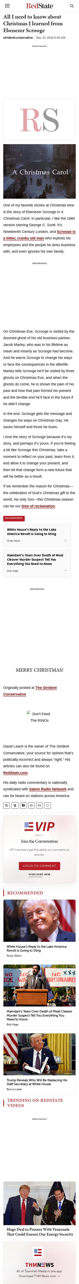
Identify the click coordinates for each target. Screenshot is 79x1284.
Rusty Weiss (14, 955)
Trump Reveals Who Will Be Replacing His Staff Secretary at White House (37, 1082)
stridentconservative (18, 37)
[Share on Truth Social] (14, 805)
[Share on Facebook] (23, 805)
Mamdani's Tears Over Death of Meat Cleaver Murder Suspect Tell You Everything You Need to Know (39, 1015)
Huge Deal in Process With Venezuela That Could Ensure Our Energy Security (40, 1232)
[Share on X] (6, 805)
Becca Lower (14, 1089)
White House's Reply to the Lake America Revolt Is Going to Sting (36, 948)
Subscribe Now (39, 874)
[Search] (72, 5)
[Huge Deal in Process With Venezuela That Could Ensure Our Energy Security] (39, 1203)
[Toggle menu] (7, 6)
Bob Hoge (12, 1024)
